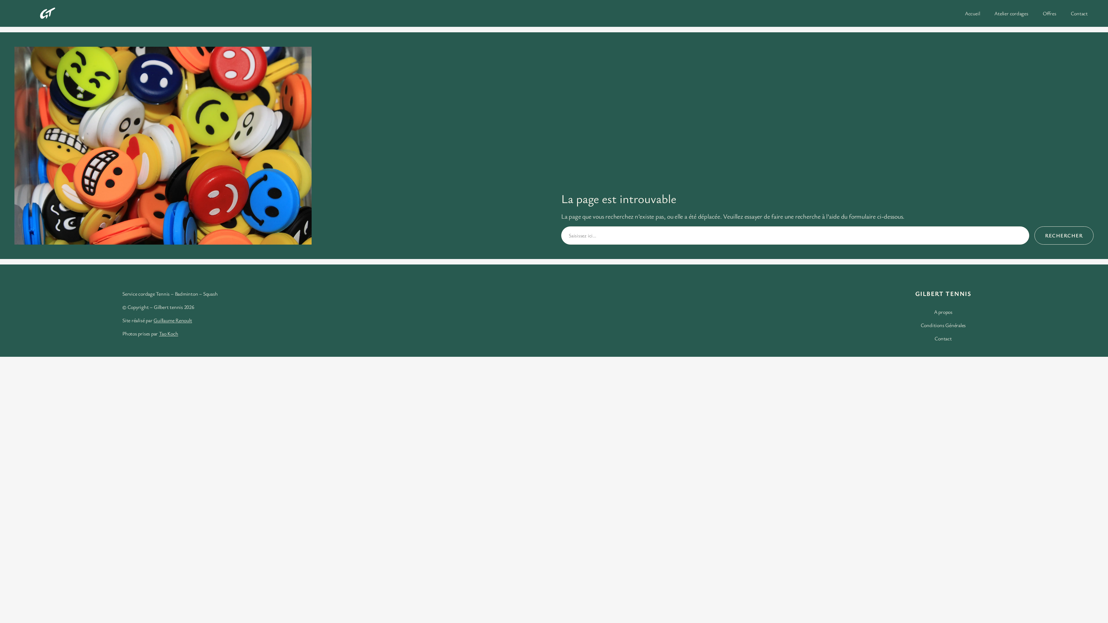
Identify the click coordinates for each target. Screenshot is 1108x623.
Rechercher (1064, 235)
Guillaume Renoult (173, 320)
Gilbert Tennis (943, 293)
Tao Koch (168, 333)
